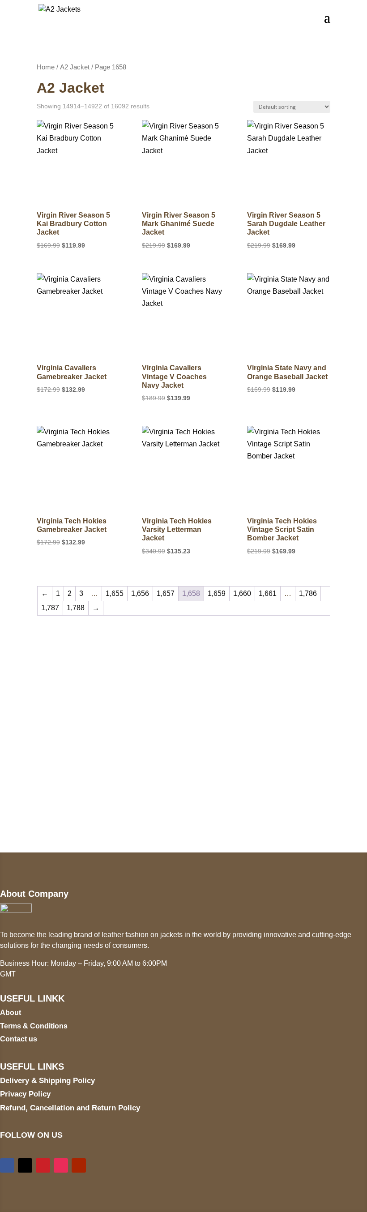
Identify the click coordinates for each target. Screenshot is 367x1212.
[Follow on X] (25, 1165)
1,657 (166, 593)
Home (46, 67)
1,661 (268, 593)
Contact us (18, 1039)
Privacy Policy (25, 1094)
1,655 (115, 593)
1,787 (50, 608)
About (10, 1012)
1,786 (308, 593)
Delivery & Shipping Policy (47, 1080)
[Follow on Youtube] (79, 1165)
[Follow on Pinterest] (43, 1165)
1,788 (76, 608)
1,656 (140, 593)
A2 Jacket (75, 67)
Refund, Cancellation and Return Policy (70, 1108)
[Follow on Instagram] (61, 1165)
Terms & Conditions (34, 1026)
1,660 (242, 593)
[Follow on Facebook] (7, 1165)
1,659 (217, 593)
